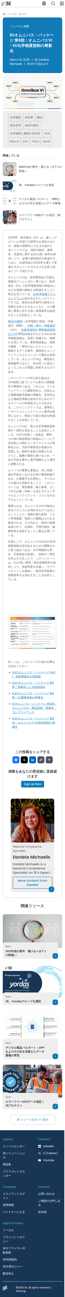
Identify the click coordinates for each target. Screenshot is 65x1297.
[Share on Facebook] (15, 759)
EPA (25, 141)
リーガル (8, 1230)
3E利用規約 (10, 1259)
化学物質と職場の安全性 (25, 133)
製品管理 (15, 125)
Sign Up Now (32, 784)
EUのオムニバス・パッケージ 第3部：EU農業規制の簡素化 (33, 695)
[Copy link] (40, 759)
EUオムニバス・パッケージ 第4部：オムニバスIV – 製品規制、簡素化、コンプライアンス (34, 708)
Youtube (48, 1160)
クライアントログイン (14, 1196)
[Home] (4, 14)
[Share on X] (24, 759)
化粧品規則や (29, 330)
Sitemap (21, 1291)
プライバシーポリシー (14, 1239)
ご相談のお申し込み (49, 1203)
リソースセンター (14, 1146)
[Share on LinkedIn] (32, 759)
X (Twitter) (50, 1153)
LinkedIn (48, 1146)
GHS (47, 133)
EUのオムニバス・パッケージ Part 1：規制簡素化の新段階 (33, 674)
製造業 (29, 117)
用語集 (7, 1164)
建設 (39, 117)
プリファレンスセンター (14, 1173)
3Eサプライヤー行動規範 (14, 1250)
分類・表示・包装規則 (41, 326)
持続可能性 (32, 125)
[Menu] (61, 3)
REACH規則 (15, 321)
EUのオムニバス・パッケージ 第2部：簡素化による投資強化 (33, 685)
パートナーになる (14, 1212)
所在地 (42, 1212)
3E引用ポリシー (13, 1266)
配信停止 (8, 1273)
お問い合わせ (46, 1194)
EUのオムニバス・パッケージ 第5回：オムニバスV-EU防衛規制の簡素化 (33, 722)
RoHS (46, 141)
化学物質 (15, 117)
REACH (14, 141)
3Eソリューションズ (14, 1155)
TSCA (35, 141)
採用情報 (8, 1205)
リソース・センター (17, 14)
